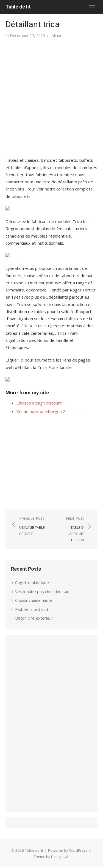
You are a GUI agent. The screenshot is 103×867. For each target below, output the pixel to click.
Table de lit (18, 7)
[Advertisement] (51, 98)
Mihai (56, 35)
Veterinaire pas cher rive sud (42, 591)
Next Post (75, 529)
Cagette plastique (32, 582)
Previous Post (32, 526)
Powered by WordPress (68, 850)
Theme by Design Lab (51, 856)
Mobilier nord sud (31, 609)
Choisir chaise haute (33, 600)
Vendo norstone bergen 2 (40, 411)
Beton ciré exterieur (34, 618)
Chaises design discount (39, 403)
